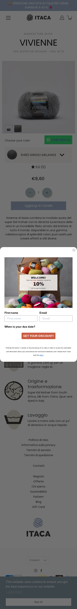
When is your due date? (20, 323)
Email (43, 309)
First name (11, 309)
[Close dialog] (74, 247)
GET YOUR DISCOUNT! (38, 339)
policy (41, 358)
